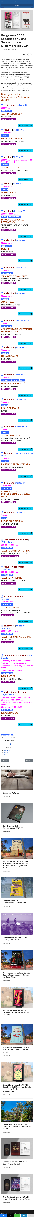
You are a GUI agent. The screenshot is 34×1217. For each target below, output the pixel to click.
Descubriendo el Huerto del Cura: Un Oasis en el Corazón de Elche (17, 1126)
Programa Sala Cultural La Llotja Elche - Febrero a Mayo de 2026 (16, 1012)
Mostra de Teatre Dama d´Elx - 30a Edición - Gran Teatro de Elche (16, 1050)
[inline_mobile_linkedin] (24, 1215)
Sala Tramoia (7, 750)
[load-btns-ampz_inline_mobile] (31, 1215)
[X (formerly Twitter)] (27, 54)
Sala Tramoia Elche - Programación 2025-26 (13, 827)
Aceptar (17, 5)
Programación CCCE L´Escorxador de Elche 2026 (15, 902)
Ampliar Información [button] (24, 125)
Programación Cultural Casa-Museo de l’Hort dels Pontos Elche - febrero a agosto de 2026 (15, 864)
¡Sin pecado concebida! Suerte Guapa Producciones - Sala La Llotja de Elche (16, 975)
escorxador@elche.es (10, 744)
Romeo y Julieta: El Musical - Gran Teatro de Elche (15, 1163)
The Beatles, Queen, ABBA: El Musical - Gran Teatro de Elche (16, 1198)
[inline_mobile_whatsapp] (17, 1215)
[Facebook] (24, 54)
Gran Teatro (7, 752)
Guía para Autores (11, 793)
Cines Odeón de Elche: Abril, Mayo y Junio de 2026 (15, 939)
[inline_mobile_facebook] (3, 1215)
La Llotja (6, 754)
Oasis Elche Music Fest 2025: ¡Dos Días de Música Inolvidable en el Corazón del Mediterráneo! (17, 1088)
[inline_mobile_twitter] (10, 1215)
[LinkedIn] (31, 54)
